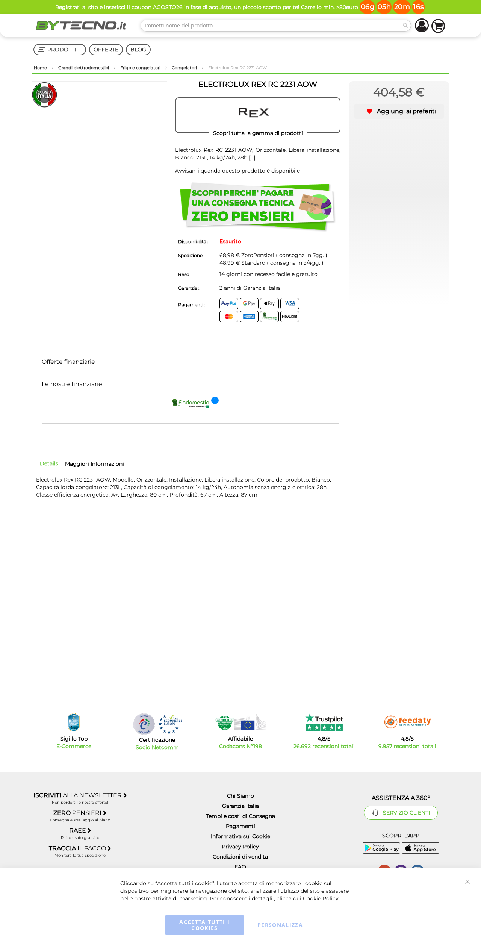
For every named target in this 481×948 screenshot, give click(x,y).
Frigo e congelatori (141, 67)
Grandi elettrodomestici (84, 67)
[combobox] (276, 26)
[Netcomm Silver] (144, 724)
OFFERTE (106, 49)
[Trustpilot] (324, 722)
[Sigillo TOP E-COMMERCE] (73, 722)
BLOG (138, 49)
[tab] (49, 463)
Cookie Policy (321, 898)
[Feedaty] (407, 722)
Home (41, 67)
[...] (251, 157)
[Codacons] (240, 722)
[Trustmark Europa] (170, 724)
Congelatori (185, 67)
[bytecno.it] (81, 25)
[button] (399, 111)
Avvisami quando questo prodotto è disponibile (237, 170)
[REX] (257, 115)
